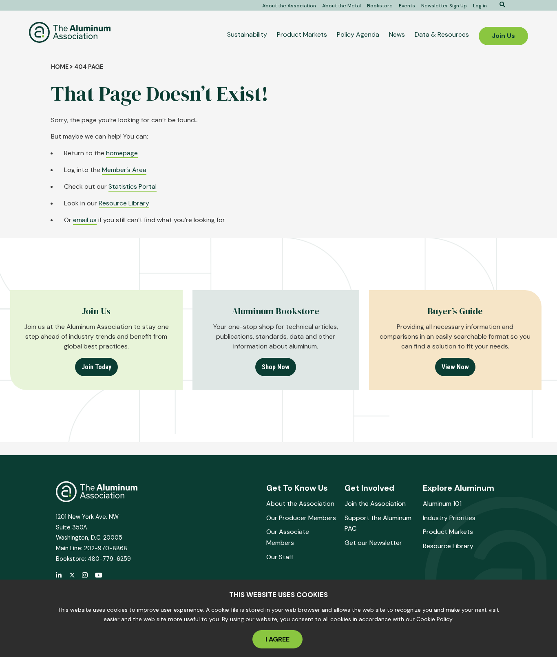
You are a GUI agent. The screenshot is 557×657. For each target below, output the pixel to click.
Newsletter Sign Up (444, 5)
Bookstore (380, 5)
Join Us (503, 35)
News (397, 34)
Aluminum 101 (442, 503)
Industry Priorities (449, 518)
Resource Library (124, 203)
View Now (455, 367)
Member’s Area (124, 169)
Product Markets (302, 34)
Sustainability (247, 34)
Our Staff (279, 557)
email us (85, 220)
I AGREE (277, 639)
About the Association (289, 5)
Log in (480, 5)
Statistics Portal (132, 186)
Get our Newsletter (373, 542)
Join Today (96, 367)
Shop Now (276, 367)
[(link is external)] (59, 576)
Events (407, 5)
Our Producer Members (301, 518)
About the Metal (341, 5)
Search (499, 4)
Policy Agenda (358, 34)
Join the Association (375, 503)
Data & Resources (442, 34)
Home (60, 67)
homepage (122, 153)
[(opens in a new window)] (72, 575)
